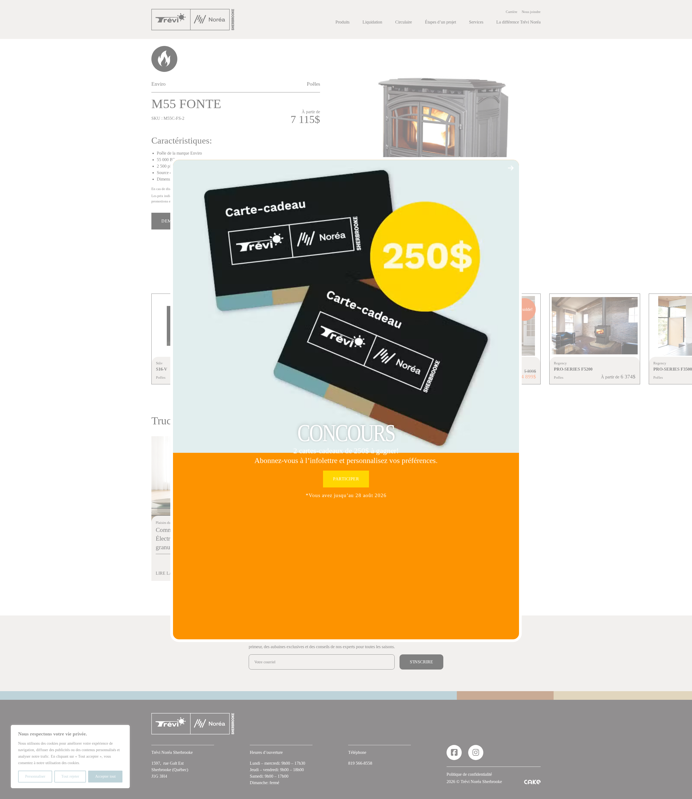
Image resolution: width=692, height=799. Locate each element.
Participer (346, 479)
